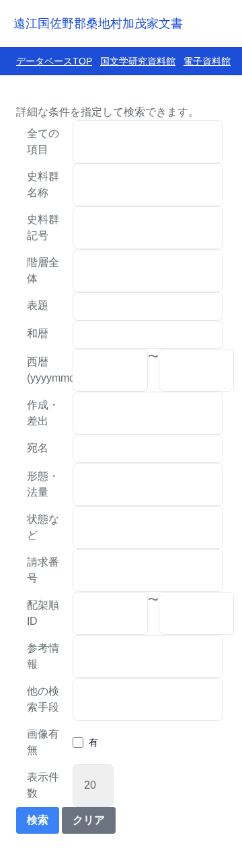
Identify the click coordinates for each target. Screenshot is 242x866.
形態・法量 (43, 484)
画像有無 (43, 742)
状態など (43, 527)
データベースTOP (54, 61)
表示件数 (43, 785)
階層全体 (43, 270)
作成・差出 (43, 413)
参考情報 (43, 656)
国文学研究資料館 (137, 61)
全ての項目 (43, 141)
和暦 (37, 333)
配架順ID (43, 613)
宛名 (37, 447)
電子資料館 (207, 61)
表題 (37, 305)
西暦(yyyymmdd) (50, 370)
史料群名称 (43, 184)
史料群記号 (43, 227)
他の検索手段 (43, 699)
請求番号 (43, 570)
